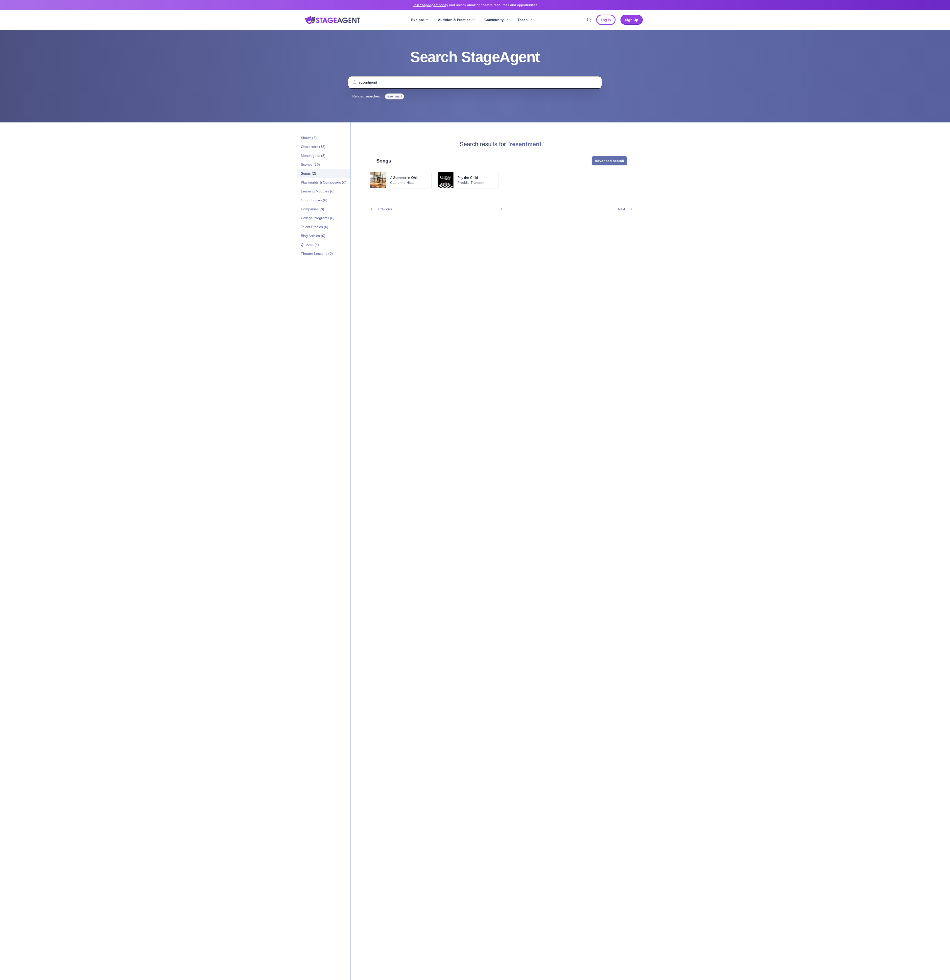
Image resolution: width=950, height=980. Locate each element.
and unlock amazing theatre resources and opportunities (475, 5)
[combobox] (475, 82)
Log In (606, 20)
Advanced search (609, 161)
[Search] (589, 20)
